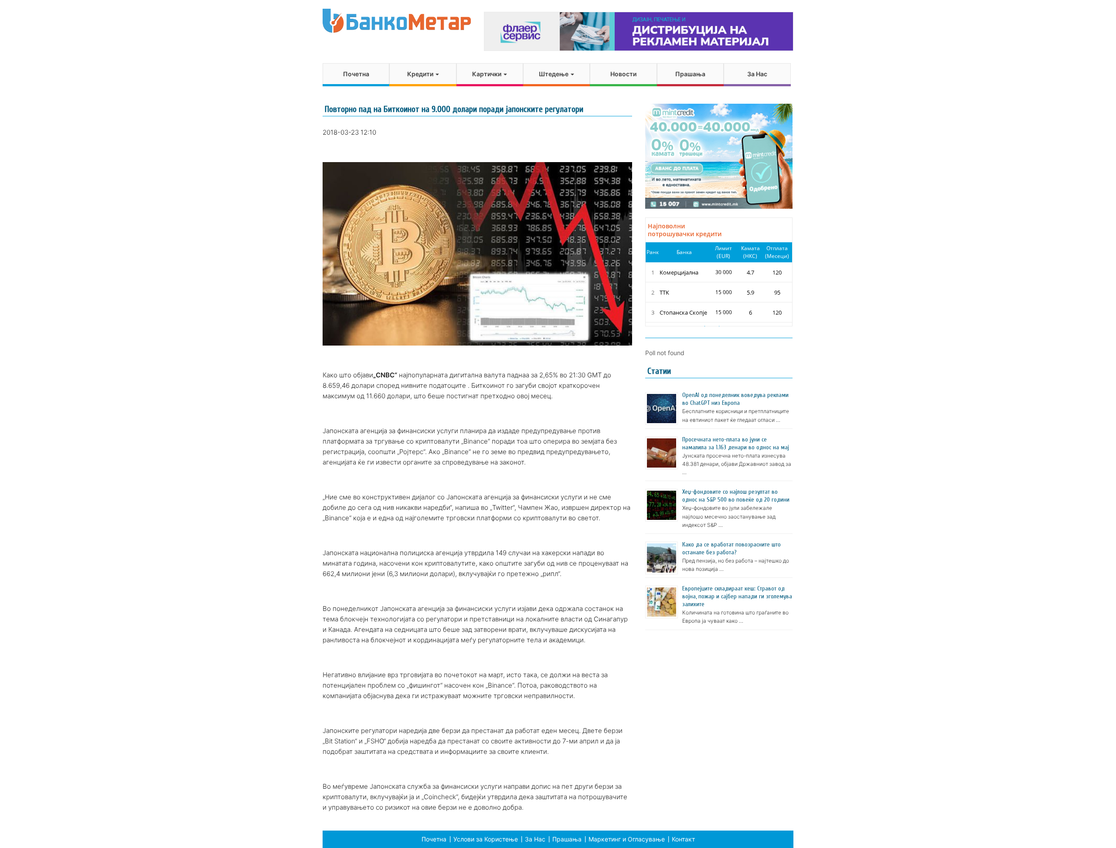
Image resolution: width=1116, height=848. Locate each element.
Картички (487, 74)
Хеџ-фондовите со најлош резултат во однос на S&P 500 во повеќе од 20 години (735, 495)
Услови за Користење (485, 839)
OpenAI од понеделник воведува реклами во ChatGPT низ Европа (735, 399)
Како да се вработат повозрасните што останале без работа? (731, 548)
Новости (623, 74)
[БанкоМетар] (397, 21)
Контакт (683, 839)
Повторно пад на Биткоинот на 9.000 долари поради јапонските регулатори (454, 109)
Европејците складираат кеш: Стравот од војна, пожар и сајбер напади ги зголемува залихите (737, 596)
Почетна (356, 74)
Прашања (690, 74)
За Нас (757, 74)
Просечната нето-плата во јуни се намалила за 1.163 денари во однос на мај (735, 443)
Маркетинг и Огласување (627, 839)
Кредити (421, 74)
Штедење (554, 74)
